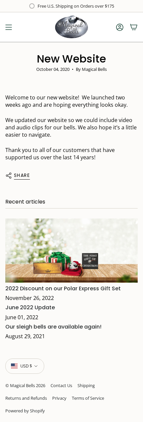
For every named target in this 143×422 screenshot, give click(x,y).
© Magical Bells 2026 (25, 385)
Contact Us (61, 385)
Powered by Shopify (25, 411)
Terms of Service (88, 398)
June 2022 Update (30, 307)
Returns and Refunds (26, 398)
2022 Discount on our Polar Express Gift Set (63, 288)
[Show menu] (8, 27)
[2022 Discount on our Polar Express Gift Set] (71, 250)
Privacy (59, 398)
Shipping (86, 385)
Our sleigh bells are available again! (53, 327)
